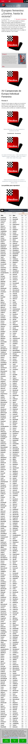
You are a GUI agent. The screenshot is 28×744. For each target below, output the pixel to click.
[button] (9, 1)
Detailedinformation (6, 741)
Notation (14, 212)
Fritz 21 (4, 54)
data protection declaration (13, 737)
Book (5, 212)
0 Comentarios (24, 19)
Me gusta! (18, 19)
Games (23, 212)
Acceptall (23, 741)
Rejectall (14, 741)
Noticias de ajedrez (13, 6)
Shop (2, 1)
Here (5, 735)
